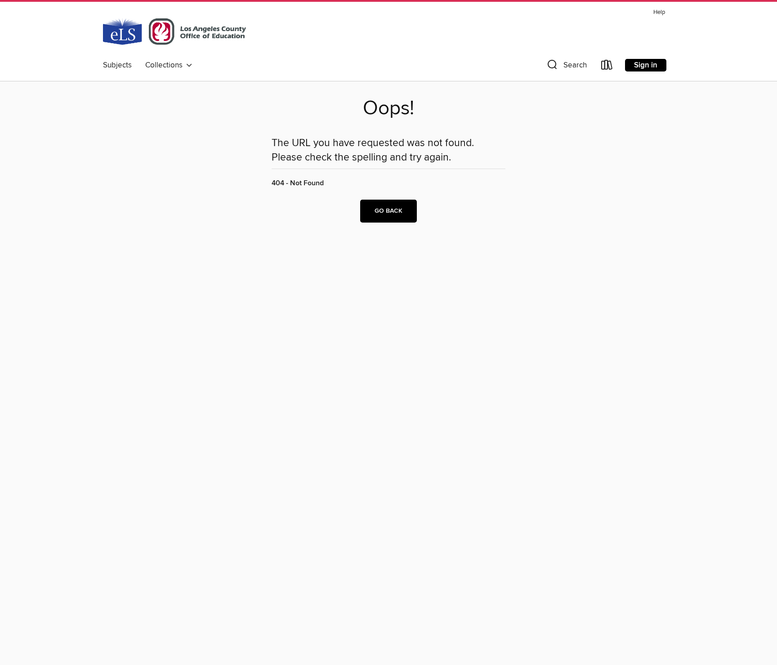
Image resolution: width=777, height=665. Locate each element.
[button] (566, 67)
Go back (388, 211)
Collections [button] (165, 65)
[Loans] (607, 67)
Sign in (645, 65)
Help (659, 12)
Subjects (117, 65)
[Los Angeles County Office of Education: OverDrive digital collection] (174, 31)
